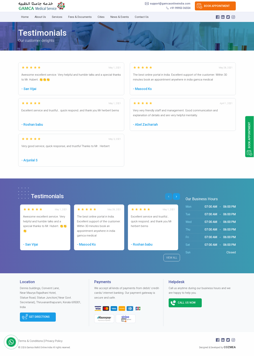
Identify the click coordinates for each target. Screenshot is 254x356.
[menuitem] (25, 17)
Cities (101, 17)
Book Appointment (217, 5)
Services (57, 17)
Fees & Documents (80, 17)
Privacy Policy (53, 341)
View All (171, 257)
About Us (40, 17)
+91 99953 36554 (180, 8)
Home (25, 17)
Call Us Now (187, 302)
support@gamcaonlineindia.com (170, 3)
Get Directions (39, 316)
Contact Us (142, 17)
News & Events (119, 17)
